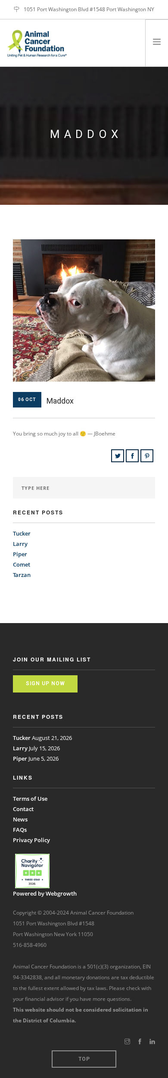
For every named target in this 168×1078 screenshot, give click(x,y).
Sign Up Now (45, 683)
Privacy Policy (31, 840)
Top (84, 1059)
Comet (21, 564)
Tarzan (22, 575)
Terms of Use (30, 798)
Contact (23, 809)
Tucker (22, 533)
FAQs (20, 830)
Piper (20, 554)
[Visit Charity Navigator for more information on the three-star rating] (32, 871)
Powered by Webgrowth (45, 893)
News (20, 819)
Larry (20, 544)
